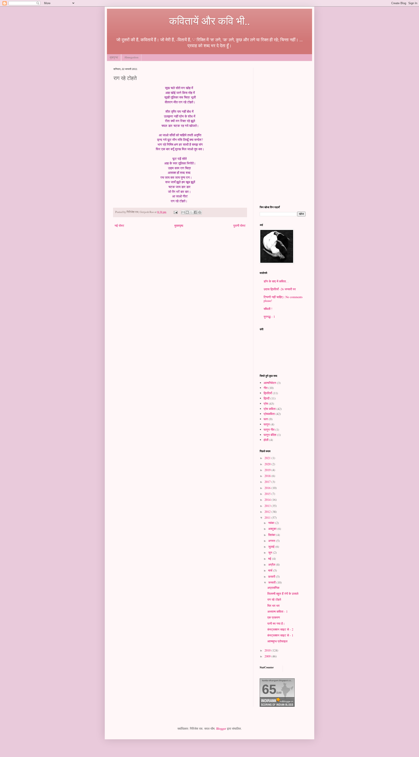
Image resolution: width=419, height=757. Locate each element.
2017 (267, 482)
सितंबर (272, 535)
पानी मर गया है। (276, 623)
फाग (266, 419)
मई (270, 559)
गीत (266, 388)
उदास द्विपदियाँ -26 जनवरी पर (280, 289)
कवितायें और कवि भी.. (209, 21)
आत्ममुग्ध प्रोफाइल (277, 641)
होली (266, 440)
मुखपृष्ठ (114, 57)
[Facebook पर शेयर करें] (195, 212)
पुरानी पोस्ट (239, 225)
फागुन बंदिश (270, 435)
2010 (267, 650)
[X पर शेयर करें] (191, 212)
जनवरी (272, 582)
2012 (267, 512)
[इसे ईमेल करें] (183, 212)
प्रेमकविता (269, 414)
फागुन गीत (269, 429)
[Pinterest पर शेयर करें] (199, 212)
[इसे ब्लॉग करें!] (187, 212)
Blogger (221, 728)
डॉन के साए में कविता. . (276, 281)
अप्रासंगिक (273, 588)
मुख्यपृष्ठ (178, 225)
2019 (267, 470)
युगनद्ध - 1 (269, 317)
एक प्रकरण (273, 617)
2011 (267, 517)
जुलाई (271, 546)
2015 (267, 494)
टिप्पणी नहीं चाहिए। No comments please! (283, 299)
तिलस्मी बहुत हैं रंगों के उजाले (282, 593)
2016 (267, 488)
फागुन (267, 424)
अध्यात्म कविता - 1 (277, 611)
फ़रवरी (272, 576)
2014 (267, 500)
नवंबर (271, 523)
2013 (267, 506)
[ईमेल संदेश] (175, 212)
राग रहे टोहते (274, 599)
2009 (267, 656)
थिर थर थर (273, 605)
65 (269, 689)
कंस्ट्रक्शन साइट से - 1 (280, 635)
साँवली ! (268, 309)
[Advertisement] (283, 133)
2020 (267, 464)
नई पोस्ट (119, 225)
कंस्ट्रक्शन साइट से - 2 (280, 629)
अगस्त (272, 541)
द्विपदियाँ (268, 393)
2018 (267, 476)
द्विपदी (267, 398)
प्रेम (266, 403)
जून (270, 552)
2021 (267, 458)
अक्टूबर (272, 529)
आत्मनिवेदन (270, 383)
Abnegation (131, 57)
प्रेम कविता (270, 409)
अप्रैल (272, 564)
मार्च (270, 570)
